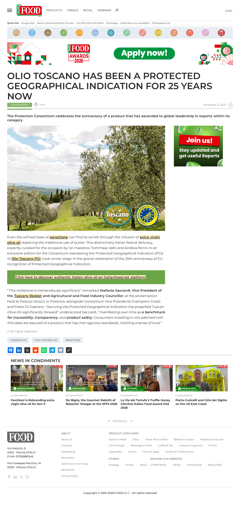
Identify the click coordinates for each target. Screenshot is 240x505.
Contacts (66, 445)
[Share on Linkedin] (19, 350)
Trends (72, 10)
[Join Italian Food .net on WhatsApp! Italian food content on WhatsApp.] (198, 146)
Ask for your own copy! (74, 463)
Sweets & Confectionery (179, 451)
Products (54, 10)
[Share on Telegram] (52, 350)
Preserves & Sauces (211, 439)
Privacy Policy (69, 476)
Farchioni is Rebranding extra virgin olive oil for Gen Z (32, 402)
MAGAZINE (215, 464)
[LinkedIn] (15, 476)
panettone (59, 237)
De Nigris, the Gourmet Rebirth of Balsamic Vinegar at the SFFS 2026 (91, 402)
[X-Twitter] (21, 476)
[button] (9, 10)
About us (66, 439)
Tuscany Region (28, 296)
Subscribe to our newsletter (135, 23)
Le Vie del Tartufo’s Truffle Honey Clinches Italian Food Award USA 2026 (145, 403)
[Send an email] (61, 350)
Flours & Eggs (151, 451)
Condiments (19, 104)
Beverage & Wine (141, 445)
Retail (88, 10)
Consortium (18, 340)
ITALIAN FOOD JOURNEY (90, 23)
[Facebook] (9, 476)
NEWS (177, 464)
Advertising (68, 451)
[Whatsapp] (27, 476)
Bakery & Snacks (184, 439)
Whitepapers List (161, 23)
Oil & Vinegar (117, 445)
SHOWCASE (194, 464)
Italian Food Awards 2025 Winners (55, 23)
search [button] (117, 10)
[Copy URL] (69, 350)
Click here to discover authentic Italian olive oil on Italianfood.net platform (80, 277)
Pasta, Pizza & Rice (156, 439)
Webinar (104, 10)
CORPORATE (158, 464)
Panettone (72, 340)
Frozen (132, 451)
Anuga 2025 (28, 23)
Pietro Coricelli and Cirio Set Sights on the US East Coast (201, 402)
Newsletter (67, 469)
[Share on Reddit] (36, 350)
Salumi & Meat (117, 439)
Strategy (114, 464)
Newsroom (67, 457)
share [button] (230, 105)
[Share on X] (27, 350)
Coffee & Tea (165, 445)
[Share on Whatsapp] (44, 350)
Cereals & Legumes (190, 445)
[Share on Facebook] (11, 350)
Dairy (136, 439)
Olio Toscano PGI (26, 259)
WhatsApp (112, 23)
